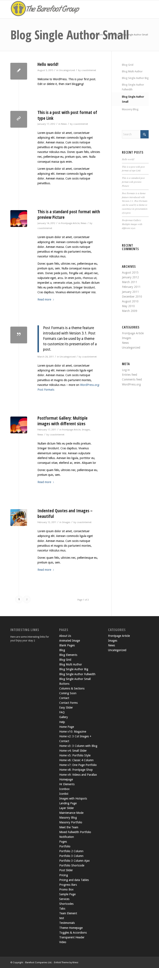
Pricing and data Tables (74, 880)
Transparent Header (71, 937)
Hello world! (47, 64)
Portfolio (64, 846)
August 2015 (130, 272)
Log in (126, 370)
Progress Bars (68, 884)
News (64, 123)
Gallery (63, 717)
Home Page (66, 726)
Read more (44, 299)
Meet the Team (68, 827)
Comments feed (132, 379)
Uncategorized (67, 70)
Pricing (63, 875)
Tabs (62, 908)
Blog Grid (127, 64)
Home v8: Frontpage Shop (76, 769)
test (61, 918)
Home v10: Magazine (72, 731)
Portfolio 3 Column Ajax (74, 860)
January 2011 (130, 291)
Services (64, 899)
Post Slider (66, 870)
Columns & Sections (71, 688)
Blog (62, 650)
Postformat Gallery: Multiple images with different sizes (62, 420)
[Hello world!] (18, 71)
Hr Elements (67, 784)
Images (86, 429)
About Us (65, 635)
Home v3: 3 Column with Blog (78, 746)
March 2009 (129, 311)
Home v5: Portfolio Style (74, 755)
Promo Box (66, 889)
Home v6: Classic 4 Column (76, 760)
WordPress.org (131, 384)
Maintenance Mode (71, 812)
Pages (63, 841)
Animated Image (69, 640)
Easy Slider (66, 707)
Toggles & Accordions (73, 932)
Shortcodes (66, 903)
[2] (18, 218)
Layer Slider (66, 808)
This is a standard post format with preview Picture (68, 214)
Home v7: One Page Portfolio (78, 765)
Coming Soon (67, 693)
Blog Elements (68, 655)
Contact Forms (68, 702)
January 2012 (130, 277)
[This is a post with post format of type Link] (18, 119)
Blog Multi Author (132, 71)
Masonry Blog (130, 109)
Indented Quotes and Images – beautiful (65, 513)
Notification (66, 836)
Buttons (64, 683)
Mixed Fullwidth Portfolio (75, 832)
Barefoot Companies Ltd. (38, 962)
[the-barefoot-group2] (45, 9)
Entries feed (129, 374)
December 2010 (132, 296)
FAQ (62, 712)
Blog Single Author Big (135, 78)
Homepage (66, 779)
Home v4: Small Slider (73, 750)
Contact (64, 698)
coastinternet (88, 70)
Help (62, 722)
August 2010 (130, 301)
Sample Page (67, 894)
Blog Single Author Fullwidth (133, 87)
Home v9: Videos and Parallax (78, 774)
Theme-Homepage (71, 927)
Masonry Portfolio (70, 822)
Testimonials (67, 922)
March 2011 (129, 282)
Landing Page (68, 803)
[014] (18, 517)
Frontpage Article (70, 223)
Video (62, 942)
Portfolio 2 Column (71, 851)
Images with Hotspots (73, 798)
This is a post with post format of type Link (67, 115)
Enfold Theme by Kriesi (66, 962)
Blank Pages (67, 645)
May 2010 (128, 306)
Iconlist (63, 793)
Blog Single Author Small (69, 34)
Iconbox (64, 789)
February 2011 (131, 286)
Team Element (68, 913)
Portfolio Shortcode (71, 865)
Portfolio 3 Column (71, 856)
